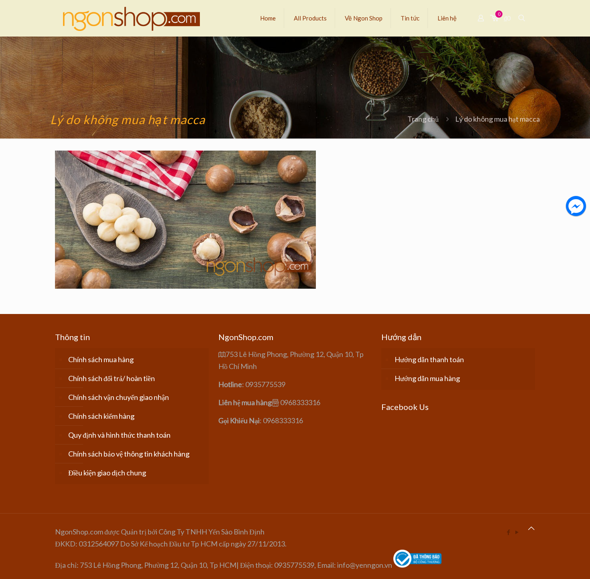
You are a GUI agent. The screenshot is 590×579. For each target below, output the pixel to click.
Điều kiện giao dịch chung (107, 472)
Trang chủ (423, 118)
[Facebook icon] (508, 532)
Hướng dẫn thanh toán (429, 359)
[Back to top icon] (531, 528)
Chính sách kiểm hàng (101, 416)
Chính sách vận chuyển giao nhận (118, 397)
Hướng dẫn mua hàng (427, 378)
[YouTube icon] (517, 532)
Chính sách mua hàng (101, 359)
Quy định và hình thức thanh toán (119, 434)
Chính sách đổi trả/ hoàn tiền (111, 378)
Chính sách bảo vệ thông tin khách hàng (128, 453)
